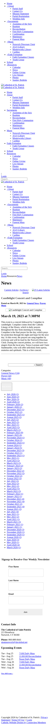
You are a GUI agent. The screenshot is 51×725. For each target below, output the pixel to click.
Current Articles (11, 290)
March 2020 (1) (14, 547)
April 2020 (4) (13, 545)
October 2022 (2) (14, 476)
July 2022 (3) (13, 481)
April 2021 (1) (13, 519)
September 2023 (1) (16, 455)
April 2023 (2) (13, 460)
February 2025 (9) (15, 432)
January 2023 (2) (14, 468)
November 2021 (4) (16, 501)
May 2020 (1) (13, 542)
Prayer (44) (6, 376)
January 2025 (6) (14, 435)
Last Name (13, 580)
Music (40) (6, 378)
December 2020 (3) (15, 529)
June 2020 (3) (13, 540)
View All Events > (7, 673)
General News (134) (10, 373)
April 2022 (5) (13, 489)
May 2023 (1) (13, 458)
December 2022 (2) (15, 471)
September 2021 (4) (16, 506)
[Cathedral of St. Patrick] (12, 85)
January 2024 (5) (14, 448)
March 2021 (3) (14, 522)
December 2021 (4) (15, 499)
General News (33, 303)
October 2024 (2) (14, 440)
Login (4, 176)
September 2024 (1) (16, 443)
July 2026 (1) (13, 394)
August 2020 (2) (14, 537)
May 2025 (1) (13, 425)
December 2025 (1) (15, 409)
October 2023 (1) (14, 453)
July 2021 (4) (13, 512)
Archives (24, 290)
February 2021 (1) (15, 524)
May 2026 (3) (13, 399)
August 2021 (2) (14, 509)
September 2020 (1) (16, 535)
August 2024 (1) (14, 445)
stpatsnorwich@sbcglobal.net (14, 642)
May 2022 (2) (13, 486)
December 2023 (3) (15, 450)
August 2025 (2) (14, 417)
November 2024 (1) (16, 437)
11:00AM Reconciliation (30, 656)
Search (26, 292)
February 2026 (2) (15, 404)
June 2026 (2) (13, 397)
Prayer (42, 303)
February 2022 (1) (15, 494)
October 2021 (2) (14, 504)
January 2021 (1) (14, 527)
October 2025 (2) (14, 412)
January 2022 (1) (14, 496)
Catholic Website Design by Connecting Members (23, 722)
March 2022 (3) (14, 491)
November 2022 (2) (16, 473)
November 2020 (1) (16, 532)
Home (4, 276)
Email (11, 594)
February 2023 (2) (15, 466)
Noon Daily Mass (27, 659)
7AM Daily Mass (27, 653)
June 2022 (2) (13, 483)
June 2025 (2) (13, 422)
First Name (13, 566)
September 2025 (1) (16, 414)
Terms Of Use (17, 720)
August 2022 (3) (14, 478)
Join (25, 612)
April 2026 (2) (13, 402)
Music (3, 306)
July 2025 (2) (13, 420)
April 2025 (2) (13, 427)
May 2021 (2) (13, 517)
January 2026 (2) (14, 407)
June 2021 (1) (13, 514)
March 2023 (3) (14, 463)
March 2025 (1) (14, 430)
